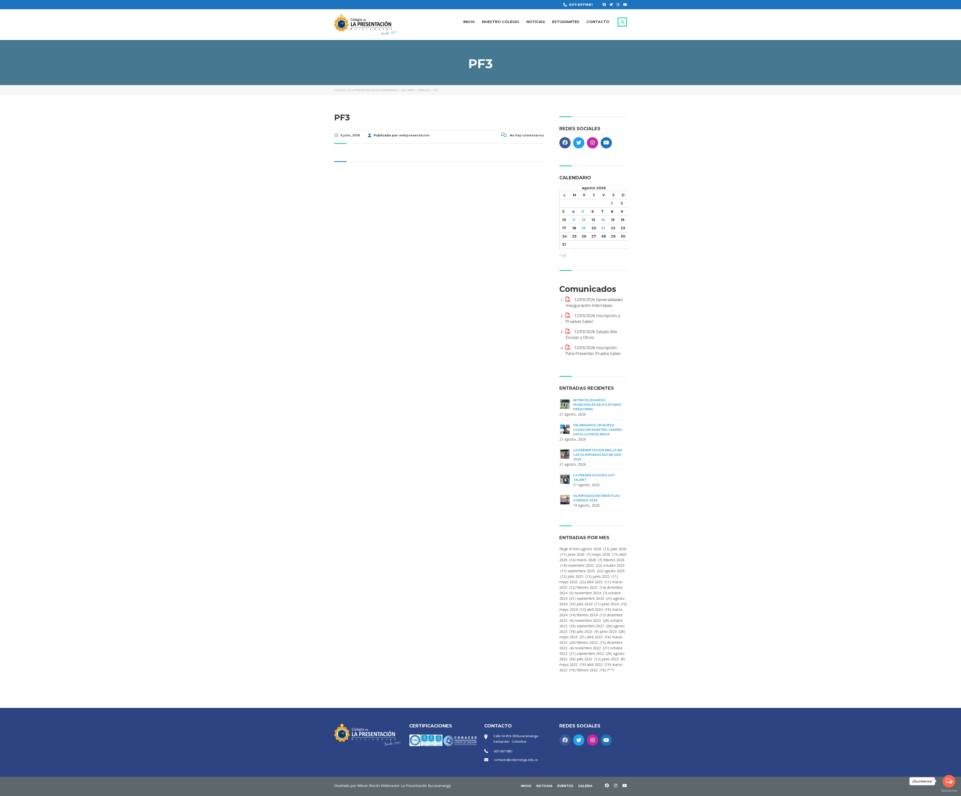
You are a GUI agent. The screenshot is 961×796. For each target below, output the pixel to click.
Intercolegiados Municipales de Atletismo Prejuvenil (597, 404)
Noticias (544, 786)
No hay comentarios (526, 135)
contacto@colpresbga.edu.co (516, 759)
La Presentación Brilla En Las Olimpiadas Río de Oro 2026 (597, 454)
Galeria (585, 786)
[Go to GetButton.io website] (949, 790)
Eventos (565, 786)
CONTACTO (597, 22)
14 (603, 220)
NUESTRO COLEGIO (500, 22)
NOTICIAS (535, 22)
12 (583, 220)
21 (603, 228)
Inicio (526, 786)
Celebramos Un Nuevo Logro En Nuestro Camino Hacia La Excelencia (597, 429)
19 (584, 228)
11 (573, 220)
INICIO (469, 22)
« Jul (562, 255)
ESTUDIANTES (565, 22)
